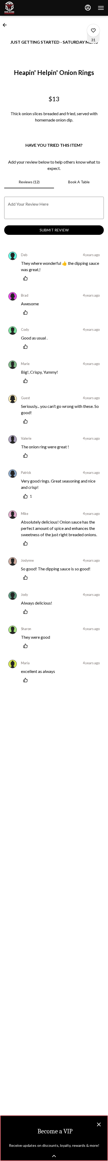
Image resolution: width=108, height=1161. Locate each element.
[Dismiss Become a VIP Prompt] (99, 1124)
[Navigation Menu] (101, 7)
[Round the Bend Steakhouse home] (27, 7)
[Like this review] (27, 278)
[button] (6, 25)
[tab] (29, 182)
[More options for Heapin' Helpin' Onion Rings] (93, 30)
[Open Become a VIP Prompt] (54, 1156)
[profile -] (88, 7)
